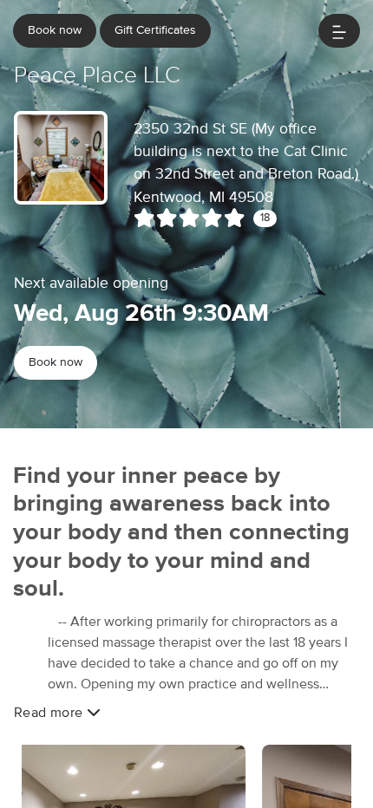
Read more (50, 713)
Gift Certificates (155, 30)
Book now (55, 30)
